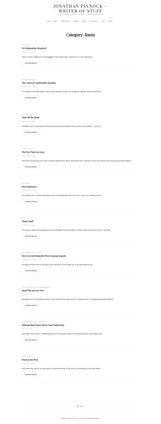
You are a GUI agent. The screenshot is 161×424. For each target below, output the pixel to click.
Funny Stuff (27, 221)
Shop (103, 21)
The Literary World (30, 79)
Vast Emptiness (29, 186)
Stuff (34, 322)
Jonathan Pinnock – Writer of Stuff (81, 8)
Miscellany (93, 21)
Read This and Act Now (33, 290)
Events (84, 21)
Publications (25, 322)
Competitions (25, 114)
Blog (48, 21)
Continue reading (32, 63)
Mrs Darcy (24, 252)
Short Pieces (65, 21)
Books (110, 21)
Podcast (76, 21)
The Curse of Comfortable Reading (39, 82)
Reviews (27, 183)
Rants (23, 45)
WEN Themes (96, 418)
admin (33, 52)
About (55, 21)
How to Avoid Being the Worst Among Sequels (44, 255)
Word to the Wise (30, 359)
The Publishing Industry (42, 287)
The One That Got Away (33, 151)
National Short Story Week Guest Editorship (43, 325)
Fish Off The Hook (30, 117)
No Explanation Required (34, 48)
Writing (27, 45)
